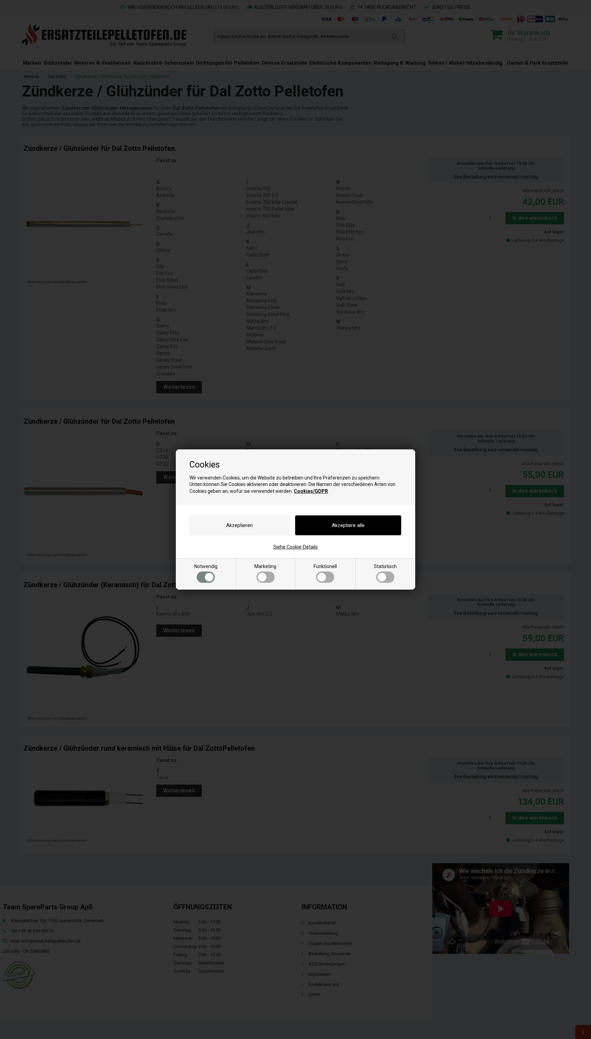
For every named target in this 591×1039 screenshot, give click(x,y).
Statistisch (385, 566)
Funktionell (325, 566)
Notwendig (206, 566)
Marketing (265, 566)
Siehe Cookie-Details (295, 547)
